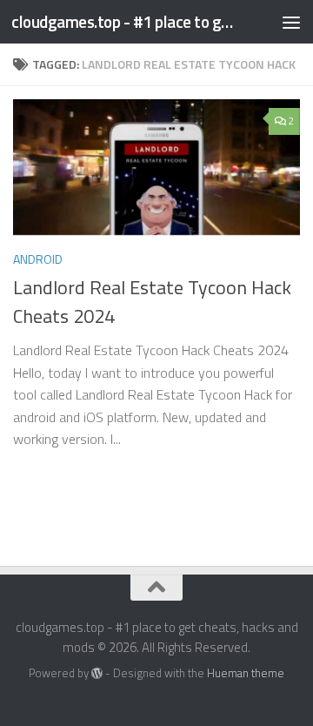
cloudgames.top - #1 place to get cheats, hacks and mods (123, 21)
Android (38, 259)
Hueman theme (245, 673)
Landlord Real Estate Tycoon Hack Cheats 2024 (152, 301)
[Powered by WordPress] (97, 673)
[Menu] (291, 22)
